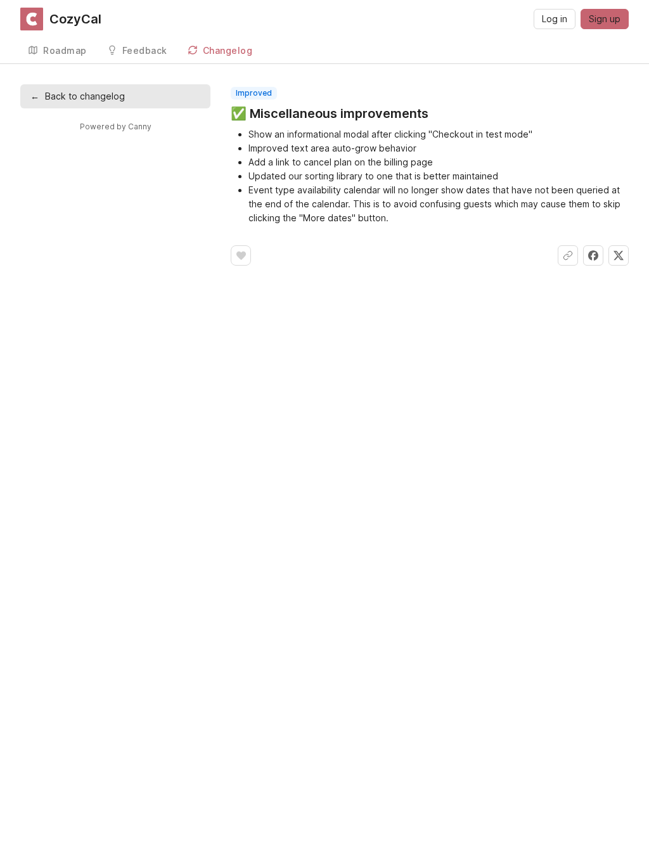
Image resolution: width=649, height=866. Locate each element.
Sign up (604, 18)
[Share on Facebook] (593, 255)
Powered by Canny (115, 126)
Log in (554, 18)
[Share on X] (618, 255)
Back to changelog (77, 96)
